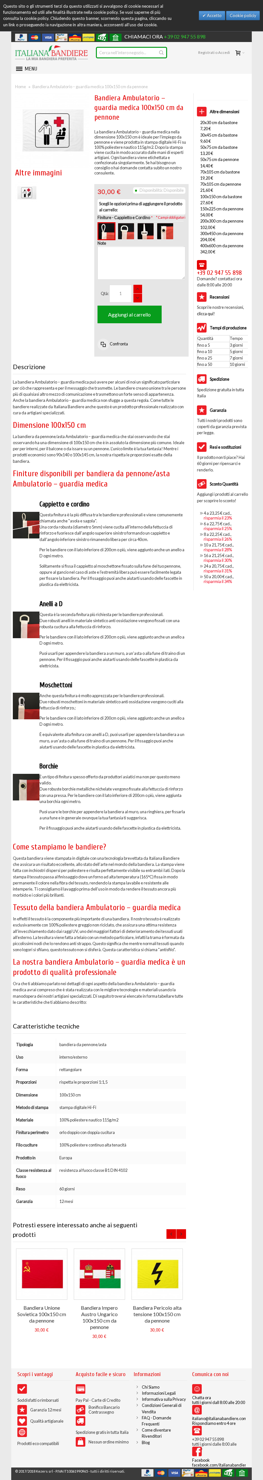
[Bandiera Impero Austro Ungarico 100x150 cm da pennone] (99, 1274)
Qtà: (105, 293)
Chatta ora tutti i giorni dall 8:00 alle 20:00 (218, 1400)
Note (102, 243)
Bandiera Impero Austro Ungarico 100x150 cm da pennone (99, 1317)
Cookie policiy (243, 15)
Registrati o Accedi (214, 52)
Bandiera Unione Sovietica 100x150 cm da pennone (41, 1314)
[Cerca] (161, 52)
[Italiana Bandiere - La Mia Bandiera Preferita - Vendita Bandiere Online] (51, 52)
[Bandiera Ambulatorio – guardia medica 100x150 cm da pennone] (26, 184)
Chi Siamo (150, 1387)
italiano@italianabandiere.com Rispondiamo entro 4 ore (219, 1421)
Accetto (214, 15)
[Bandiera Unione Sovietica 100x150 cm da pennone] (41, 1274)
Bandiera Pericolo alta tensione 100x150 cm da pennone (157, 1314)
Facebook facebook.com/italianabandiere (220, 1462)
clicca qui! (206, 313)
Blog (146, 1442)
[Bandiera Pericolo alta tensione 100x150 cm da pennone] (157, 1274)
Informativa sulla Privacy (164, 1399)
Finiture (124, 217)
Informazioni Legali (159, 1393)
